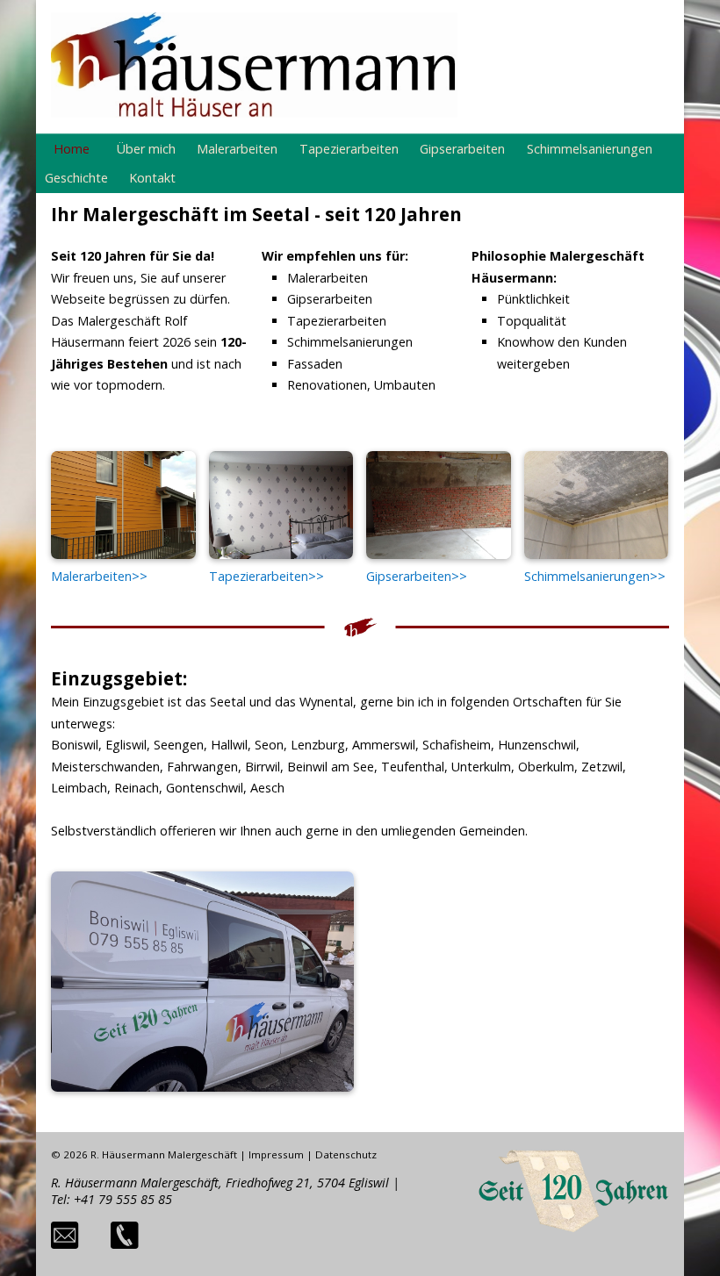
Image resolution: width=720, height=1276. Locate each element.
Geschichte (76, 177)
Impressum (276, 1154)
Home (72, 148)
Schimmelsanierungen (589, 148)
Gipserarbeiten (462, 148)
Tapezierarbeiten (349, 148)
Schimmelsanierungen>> (595, 576)
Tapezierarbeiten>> (266, 576)
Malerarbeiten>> (99, 576)
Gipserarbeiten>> (416, 576)
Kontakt (152, 177)
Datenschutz (346, 1154)
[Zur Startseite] (254, 112)
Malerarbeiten (237, 148)
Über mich (146, 148)
